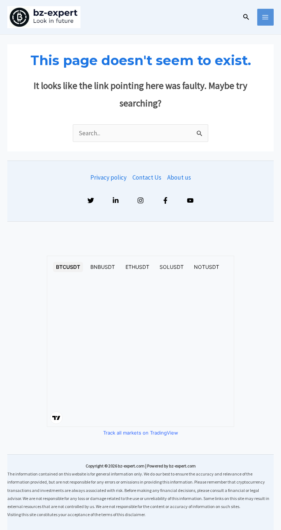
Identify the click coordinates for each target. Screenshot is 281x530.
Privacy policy (108, 177)
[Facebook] (165, 200)
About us (179, 177)
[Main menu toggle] (265, 17)
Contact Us (146, 177)
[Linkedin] (115, 200)
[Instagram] (140, 200)
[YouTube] (190, 200)
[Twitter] (90, 200)
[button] (246, 17)
